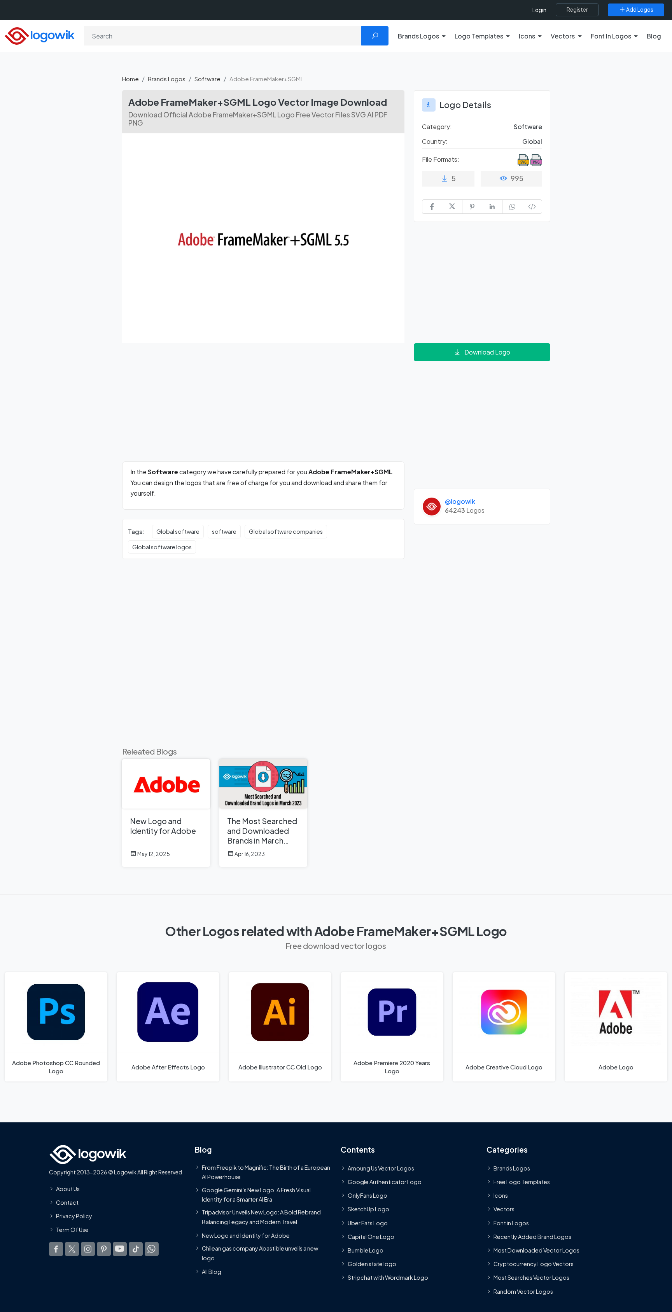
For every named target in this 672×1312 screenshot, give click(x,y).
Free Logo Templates (522, 1181)
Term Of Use (72, 1229)
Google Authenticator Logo (385, 1181)
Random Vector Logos (523, 1291)
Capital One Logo (371, 1236)
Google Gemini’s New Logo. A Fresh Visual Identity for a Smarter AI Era (256, 1194)
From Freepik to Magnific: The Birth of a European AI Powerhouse (266, 1172)
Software (207, 78)
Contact (67, 1202)
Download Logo (487, 352)
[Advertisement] (263, 407)
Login (539, 10)
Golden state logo (372, 1263)
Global (532, 141)
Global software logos (162, 546)
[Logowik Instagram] (88, 1249)
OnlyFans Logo (367, 1195)
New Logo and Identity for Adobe (246, 1235)
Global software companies (286, 531)
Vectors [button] (563, 36)
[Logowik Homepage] (40, 35)
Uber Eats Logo (368, 1222)
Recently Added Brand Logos (532, 1236)
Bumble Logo (365, 1250)
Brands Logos (167, 78)
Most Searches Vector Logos (531, 1277)
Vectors (504, 1208)
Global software (178, 531)
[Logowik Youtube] (120, 1249)
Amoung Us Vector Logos (381, 1168)
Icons (501, 1195)
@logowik (460, 501)
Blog (654, 36)
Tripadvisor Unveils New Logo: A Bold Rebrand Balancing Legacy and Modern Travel (261, 1217)
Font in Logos (511, 1222)
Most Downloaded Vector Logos (536, 1250)
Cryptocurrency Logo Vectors (534, 1263)
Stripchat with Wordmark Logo (388, 1277)
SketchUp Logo (368, 1208)
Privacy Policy (74, 1215)
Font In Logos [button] (611, 36)
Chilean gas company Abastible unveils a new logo (260, 1253)
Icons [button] (527, 36)
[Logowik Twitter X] (72, 1249)
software (224, 531)
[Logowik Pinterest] (104, 1249)
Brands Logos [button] (418, 36)
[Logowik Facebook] (56, 1249)
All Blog (211, 1271)
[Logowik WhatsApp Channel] (152, 1249)
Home (130, 78)
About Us (68, 1188)
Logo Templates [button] (479, 36)
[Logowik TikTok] (136, 1249)
